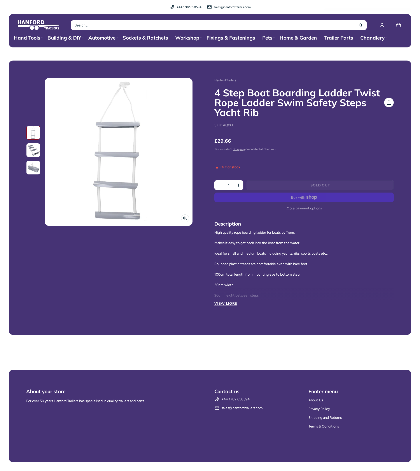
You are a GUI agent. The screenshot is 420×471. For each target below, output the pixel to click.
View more (225, 303)
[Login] (382, 25)
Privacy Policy (319, 409)
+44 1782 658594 (189, 7)
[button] (398, 25)
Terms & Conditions (323, 426)
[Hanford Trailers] (38, 25)
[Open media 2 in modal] (118, 152)
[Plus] (238, 185)
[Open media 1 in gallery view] (33, 133)
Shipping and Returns (325, 417)
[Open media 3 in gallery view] (33, 168)
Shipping (239, 149)
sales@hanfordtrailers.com (232, 7)
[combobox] (219, 25)
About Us (315, 400)
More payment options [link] (304, 208)
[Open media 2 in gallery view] (33, 150)
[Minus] (219, 185)
